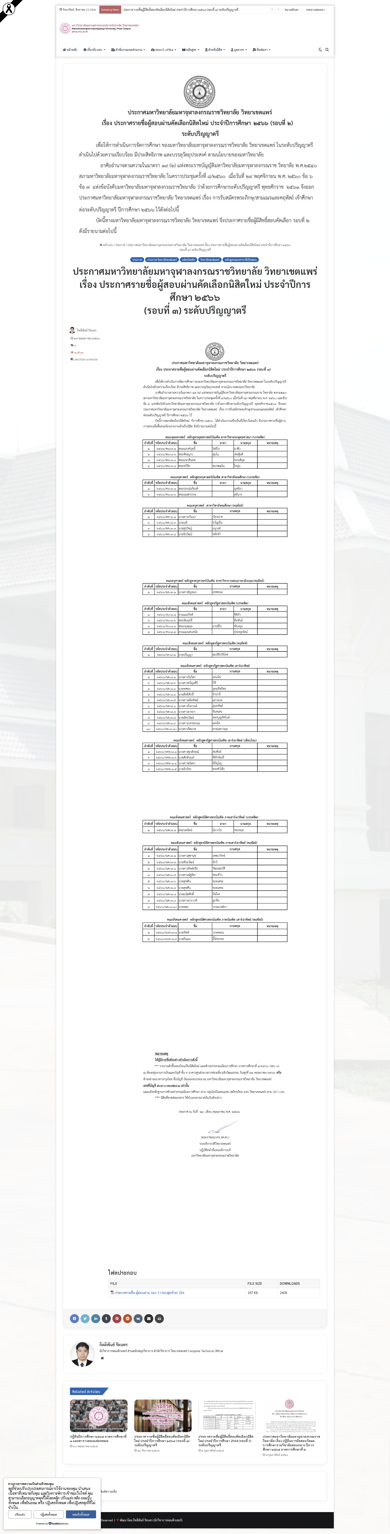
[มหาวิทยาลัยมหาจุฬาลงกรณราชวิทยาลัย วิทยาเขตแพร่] (99, 28)
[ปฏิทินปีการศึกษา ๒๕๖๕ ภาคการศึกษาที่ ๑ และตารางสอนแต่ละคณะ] (99, 1416)
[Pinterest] (116, 1318)
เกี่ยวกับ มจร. (94, 50)
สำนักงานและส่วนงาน (128, 50)
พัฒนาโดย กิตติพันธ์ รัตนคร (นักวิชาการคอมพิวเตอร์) (151, 1520)
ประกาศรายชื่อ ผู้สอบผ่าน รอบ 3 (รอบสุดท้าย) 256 (149, 1292)
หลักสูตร (191, 50)
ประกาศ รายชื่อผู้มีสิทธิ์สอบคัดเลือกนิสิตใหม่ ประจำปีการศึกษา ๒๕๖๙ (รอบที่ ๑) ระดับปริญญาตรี (162, 1440)
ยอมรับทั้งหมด (80, 1514)
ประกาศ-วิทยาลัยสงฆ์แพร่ (162, 259)
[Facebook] (74, 1318)
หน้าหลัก (71, 50)
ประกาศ (120, 245)
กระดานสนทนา (315, 10)
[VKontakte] (138, 1318)
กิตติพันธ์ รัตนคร (86, 330)
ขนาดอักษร (291, 10)
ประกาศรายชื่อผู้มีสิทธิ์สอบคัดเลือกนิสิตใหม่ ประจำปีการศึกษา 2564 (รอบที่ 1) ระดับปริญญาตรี (225, 1440)
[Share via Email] (148, 1318)
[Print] (159, 1318)
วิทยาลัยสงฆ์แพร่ (209, 259)
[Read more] (9, 14)
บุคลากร (238, 50)
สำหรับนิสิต (215, 50)
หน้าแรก (107, 245)
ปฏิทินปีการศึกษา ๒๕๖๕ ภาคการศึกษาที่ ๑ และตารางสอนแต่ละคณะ (98, 1438)
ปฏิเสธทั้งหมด (48, 1514)
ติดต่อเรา (262, 50)
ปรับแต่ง (20, 1514)
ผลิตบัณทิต (188, 259)
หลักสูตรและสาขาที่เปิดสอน (241, 259)
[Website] (102, 1358)
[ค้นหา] (327, 49)
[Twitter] (85, 1318)
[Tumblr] (106, 1318)
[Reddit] (127, 1318)
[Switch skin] (320, 49)
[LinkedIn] (95, 1318)
